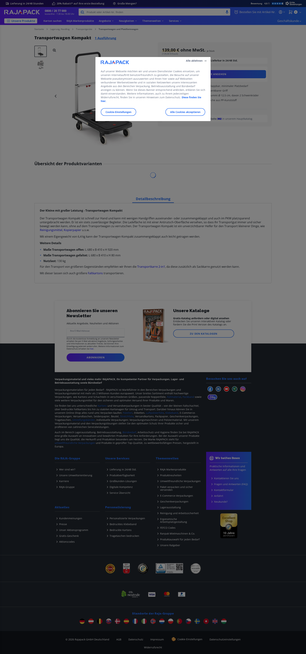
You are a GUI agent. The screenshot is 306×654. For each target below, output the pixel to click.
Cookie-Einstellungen (118, 112)
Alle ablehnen (194, 60)
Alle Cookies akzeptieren (185, 112)
